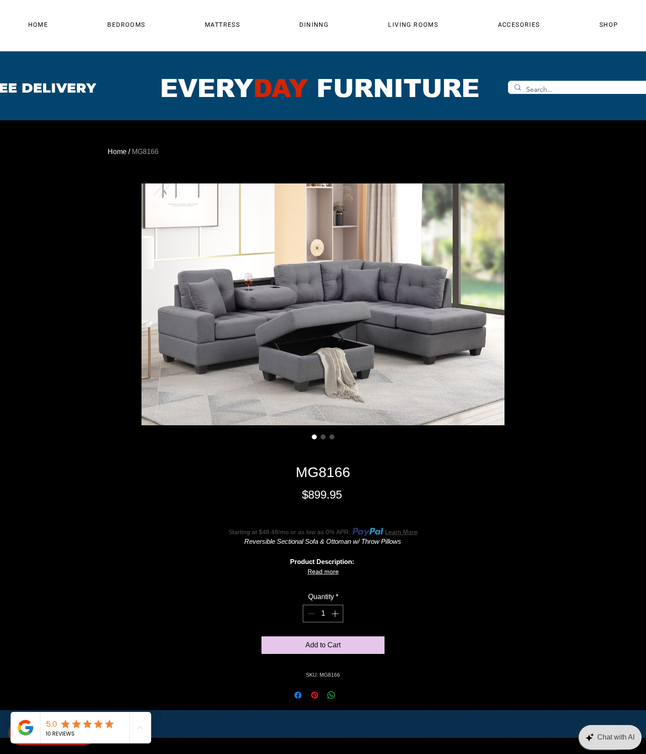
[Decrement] (310, 613)
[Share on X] (348, 695)
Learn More (401, 531)
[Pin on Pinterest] (314, 695)
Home (117, 151)
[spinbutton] (323, 613)
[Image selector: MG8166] (314, 436)
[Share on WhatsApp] (331, 695)
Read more (323, 571)
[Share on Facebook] (298, 695)
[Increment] (336, 613)
